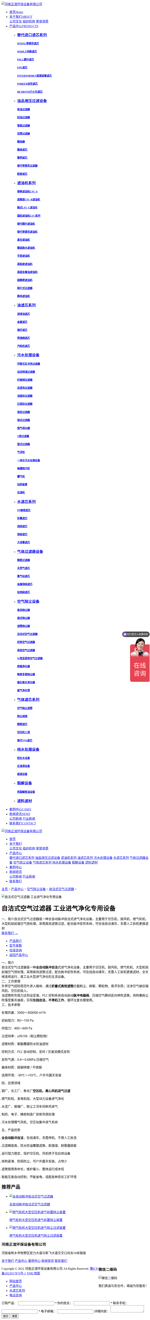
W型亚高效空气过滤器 (30, 658)
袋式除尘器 (23, 618)
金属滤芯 (22, 322)
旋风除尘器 (23, 610)
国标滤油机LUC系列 (28, 215)
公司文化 (15, 21)
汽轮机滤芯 (23, 346)
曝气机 (21, 476)
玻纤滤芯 (22, 330)
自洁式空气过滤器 (27, 634)
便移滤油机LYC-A (27, 191)
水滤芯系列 (121, 857)
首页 (16, 12)
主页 (5, 889)
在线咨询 (15, 950)
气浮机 (21, 452)
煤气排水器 (23, 428)
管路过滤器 (23, 125)
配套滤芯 (22, 173)
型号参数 (15, 945)
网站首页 (15, 1281)
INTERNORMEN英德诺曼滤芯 (34, 75)
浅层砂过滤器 (24, 395)
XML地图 (33, 1273)
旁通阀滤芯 (23, 338)
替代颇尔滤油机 (26, 223)
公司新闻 (15, 818)
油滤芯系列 (85, 857)
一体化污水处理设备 (28, 460)
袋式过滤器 (23, 420)
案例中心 (20, 809)
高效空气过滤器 (26, 650)
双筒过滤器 (23, 133)
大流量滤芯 (23, 542)
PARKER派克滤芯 (27, 83)
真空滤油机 (23, 239)
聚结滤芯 (22, 149)
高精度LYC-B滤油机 (28, 199)
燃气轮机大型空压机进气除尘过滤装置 (35, 1235)
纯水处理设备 (61, 862)
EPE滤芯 (22, 67)
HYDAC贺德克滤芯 (28, 43)
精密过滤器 (23, 560)
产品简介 (15, 941)
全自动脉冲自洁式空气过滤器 (29, 1204)
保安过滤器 (23, 412)
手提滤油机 (23, 255)
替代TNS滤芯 (24, 740)
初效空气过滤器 (26, 642)
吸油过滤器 (23, 109)
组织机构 (29, 21)
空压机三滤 (23, 732)
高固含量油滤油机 (27, 272)
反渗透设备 (23, 766)
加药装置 (22, 484)
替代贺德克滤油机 (27, 231)
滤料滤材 (91, 862)
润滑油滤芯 (23, 313)
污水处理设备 (103, 857)
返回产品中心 (18, 955)
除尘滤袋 (22, 716)
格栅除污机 (23, 468)
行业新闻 (29, 818)
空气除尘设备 (22, 862)
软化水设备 (23, 758)
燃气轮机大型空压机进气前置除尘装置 (35, 1220)
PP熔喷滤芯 (23, 510)
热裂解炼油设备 (26, 791)
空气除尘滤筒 (24, 708)
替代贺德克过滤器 (27, 165)
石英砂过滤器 (24, 403)
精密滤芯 (22, 724)
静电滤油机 (23, 296)
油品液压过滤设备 (47, 857)
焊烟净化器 (23, 666)
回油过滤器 (23, 117)
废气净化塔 (23, 690)
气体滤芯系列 (42, 862)
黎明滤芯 (22, 157)
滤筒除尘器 (23, 626)
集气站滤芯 (23, 576)
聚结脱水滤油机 (26, 247)
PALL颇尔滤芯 (25, 59)
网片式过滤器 (24, 288)
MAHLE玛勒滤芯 (27, 51)
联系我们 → (10, 933)
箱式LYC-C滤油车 (27, 207)
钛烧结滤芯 (23, 592)
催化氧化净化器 (26, 682)
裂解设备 (78, 862)
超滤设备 (22, 774)
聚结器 (21, 141)
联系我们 (22, 823)
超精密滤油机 (24, 280)
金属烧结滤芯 (24, 584)
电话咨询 (15, 1295)
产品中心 (23, 26)
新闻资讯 (19, 814)
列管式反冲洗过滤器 (28, 363)
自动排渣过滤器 (26, 371)
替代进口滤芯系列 (21, 857)
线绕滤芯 (22, 526)
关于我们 (20, 16)
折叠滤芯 (22, 518)
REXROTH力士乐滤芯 (30, 91)
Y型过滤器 (23, 436)
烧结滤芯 (22, 534)
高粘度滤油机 (24, 264)
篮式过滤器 (23, 444)
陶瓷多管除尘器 (26, 674)
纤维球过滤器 (24, 379)
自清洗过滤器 (24, 387)
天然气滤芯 (23, 568)
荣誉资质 (42, 21)
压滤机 (21, 492)
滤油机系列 (69, 857)
